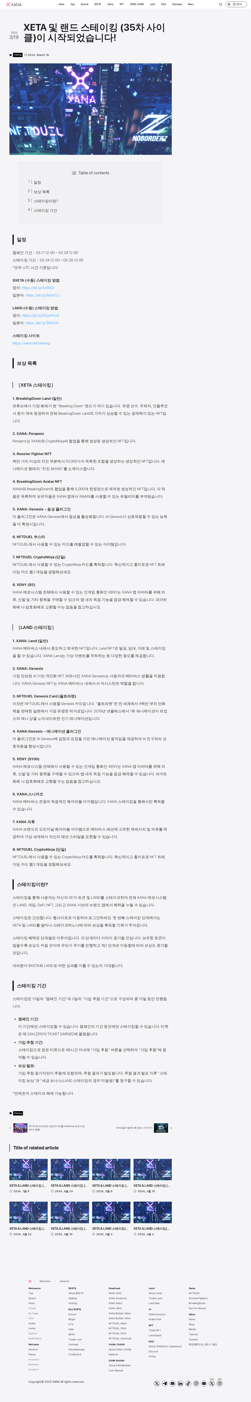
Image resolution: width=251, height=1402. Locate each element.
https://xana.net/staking (31, 343)
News (191, 4)
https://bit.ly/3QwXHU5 (40, 315)
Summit (84, 4)
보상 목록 (42, 192)
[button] (61, 4)
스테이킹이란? (46, 201)
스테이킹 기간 (45, 210)
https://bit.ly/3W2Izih (42, 323)
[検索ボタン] (221, 4)
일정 (37, 182)
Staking (18, 55)
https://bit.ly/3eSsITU (42, 295)
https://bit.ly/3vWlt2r (38, 288)
